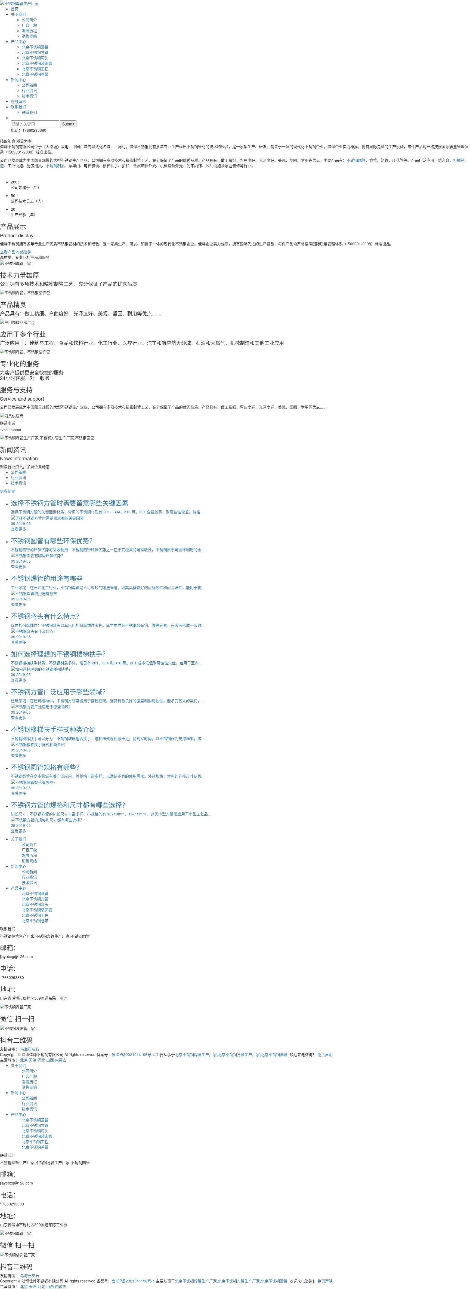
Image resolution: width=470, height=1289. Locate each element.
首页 (14, 8)
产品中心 (18, 41)
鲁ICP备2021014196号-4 (133, 1054)
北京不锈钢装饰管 (37, 63)
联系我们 (18, 106)
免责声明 (325, 1054)
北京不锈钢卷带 (35, 74)
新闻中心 (18, 79)
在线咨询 (24, 251)
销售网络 (29, 36)
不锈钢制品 (55, 165)
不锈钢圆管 (356, 160)
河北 (41, 1060)
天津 (32, 1060)
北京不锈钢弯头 (35, 57)
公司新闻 (29, 85)
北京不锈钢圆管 (35, 47)
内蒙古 (60, 1060)
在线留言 (18, 101)
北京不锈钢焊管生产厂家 (196, 1054)
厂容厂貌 (29, 25)
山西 (50, 1060)
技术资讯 (29, 96)
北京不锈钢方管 (35, 52)
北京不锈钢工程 (35, 68)
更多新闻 (7, 491)
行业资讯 (29, 90)
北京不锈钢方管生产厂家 (239, 1054)
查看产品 (7, 251)
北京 (24, 1060)
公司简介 (29, 19)
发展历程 (29, 30)
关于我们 (18, 14)
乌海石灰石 (29, 1049)
